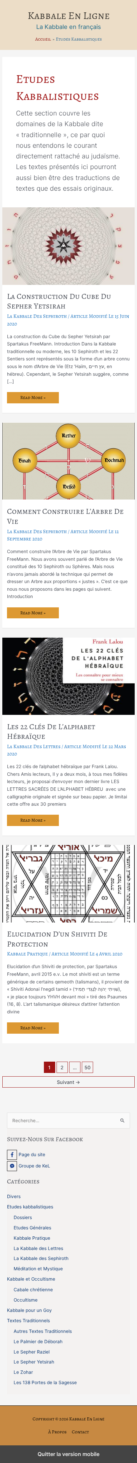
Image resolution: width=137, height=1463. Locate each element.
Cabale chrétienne (33, 1289)
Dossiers (23, 1217)
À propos (57, 1432)
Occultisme (26, 1300)
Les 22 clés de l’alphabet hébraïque (51, 731)
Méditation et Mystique (38, 1268)
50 (87, 1068)
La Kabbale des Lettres (34, 746)
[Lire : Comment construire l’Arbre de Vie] (68, 460)
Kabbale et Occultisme (31, 1279)
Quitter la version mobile (68, 1454)
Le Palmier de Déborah (38, 1341)
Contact (80, 1432)
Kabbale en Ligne (69, 15)
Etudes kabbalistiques (30, 1206)
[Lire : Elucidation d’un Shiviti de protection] (68, 883)
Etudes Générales (32, 1227)
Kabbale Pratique (27, 953)
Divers (14, 1196)
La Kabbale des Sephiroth (37, 316)
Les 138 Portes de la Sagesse (45, 1382)
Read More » (34, 398)
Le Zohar (23, 1372)
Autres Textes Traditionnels (43, 1331)
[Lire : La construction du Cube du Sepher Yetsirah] (68, 245)
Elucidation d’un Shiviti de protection (57, 939)
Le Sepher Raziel (32, 1352)
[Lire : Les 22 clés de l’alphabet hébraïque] (68, 676)
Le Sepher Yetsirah (34, 1361)
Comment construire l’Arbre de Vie (65, 516)
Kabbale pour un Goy (29, 1310)
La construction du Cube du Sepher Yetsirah (59, 301)
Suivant (68, 1082)
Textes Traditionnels (28, 1320)
